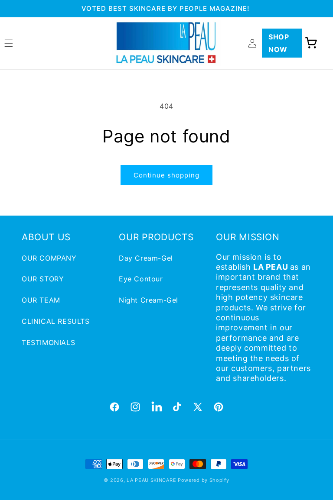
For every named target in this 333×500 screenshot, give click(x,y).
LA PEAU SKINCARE (151, 480)
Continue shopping (166, 175)
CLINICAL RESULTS (56, 321)
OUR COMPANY (49, 258)
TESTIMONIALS (48, 342)
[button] (311, 43)
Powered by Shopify (203, 480)
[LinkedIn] (156, 407)
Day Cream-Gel (146, 258)
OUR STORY (43, 278)
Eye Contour (141, 278)
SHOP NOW (278, 43)
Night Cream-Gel (148, 300)
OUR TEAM (41, 300)
